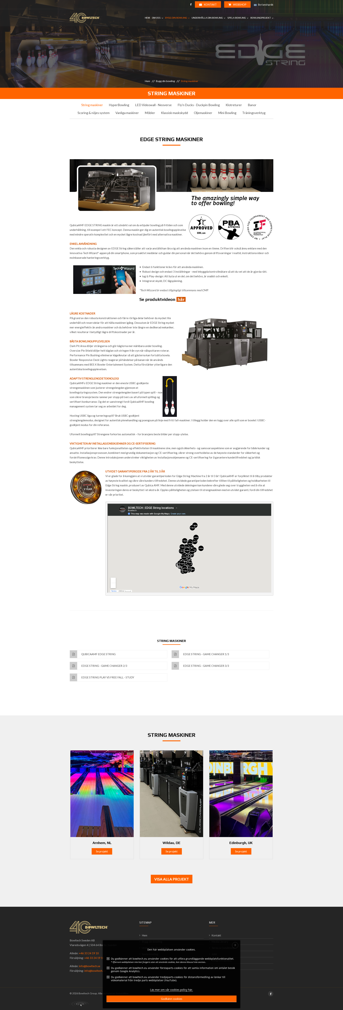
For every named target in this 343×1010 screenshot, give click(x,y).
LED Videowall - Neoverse (153, 105)
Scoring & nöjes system (94, 113)
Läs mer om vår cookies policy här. (171, 989)
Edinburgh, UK (241, 843)
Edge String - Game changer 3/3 (206, 665)
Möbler (150, 113)
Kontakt (210, 4)
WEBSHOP (239, 4)
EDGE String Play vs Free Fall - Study (107, 677)
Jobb (214, 954)
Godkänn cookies (171, 999)
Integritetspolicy (222, 960)
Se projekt (102, 851)
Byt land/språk (265, 4)
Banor (252, 105)
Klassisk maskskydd (174, 113)
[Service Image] (102, 793)
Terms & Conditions (223, 947)
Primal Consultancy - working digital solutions (79, 1003)
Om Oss (156, 17)
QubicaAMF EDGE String (98, 654)
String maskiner (92, 105)
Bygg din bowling (176, 17)
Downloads (218, 966)
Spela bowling (236, 17)
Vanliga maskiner (127, 113)
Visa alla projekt (171, 879)
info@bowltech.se (89, 966)
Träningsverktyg (253, 113)
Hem (147, 17)
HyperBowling (119, 105)
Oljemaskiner (203, 113)
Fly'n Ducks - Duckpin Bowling (199, 105)
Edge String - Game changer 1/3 (206, 654)
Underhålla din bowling (207, 17)
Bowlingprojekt (260, 17)
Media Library (220, 941)
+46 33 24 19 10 (89, 953)
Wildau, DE (171, 843)
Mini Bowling (227, 113)
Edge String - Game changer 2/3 (104, 665)
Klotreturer (234, 105)
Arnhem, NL (102, 843)
